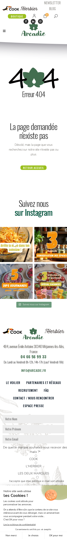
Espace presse (33, 406)
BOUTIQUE (17, 16)
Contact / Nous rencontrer (33, 398)
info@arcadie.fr (33, 370)
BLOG (52, 8)
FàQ (46, 390)
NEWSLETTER (52, 2)
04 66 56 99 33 (33, 356)
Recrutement (28, 390)
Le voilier (13, 383)
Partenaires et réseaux (43, 383)
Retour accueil (33, 168)
